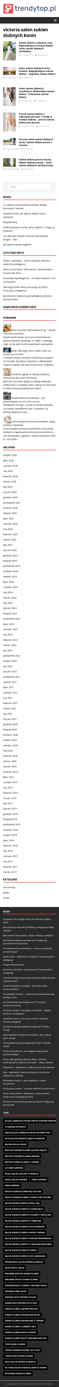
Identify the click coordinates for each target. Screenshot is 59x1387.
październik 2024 (11, 565)
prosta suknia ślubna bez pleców (23, 1191)
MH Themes (48, 1384)
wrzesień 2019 (10, 771)
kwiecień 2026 (10, 476)
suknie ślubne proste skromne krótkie (26, 1338)
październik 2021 (11, 676)
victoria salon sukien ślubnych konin (25, 1367)
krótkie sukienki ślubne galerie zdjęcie (26, 1150)
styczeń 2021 (10, 719)
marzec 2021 (9, 708)
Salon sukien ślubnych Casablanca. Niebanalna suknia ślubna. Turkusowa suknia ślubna (36, 93)
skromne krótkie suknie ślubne (22, 1273)
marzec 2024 (9, 597)
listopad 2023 (10, 613)
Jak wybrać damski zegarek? (17, 244)
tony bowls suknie (15, 1344)
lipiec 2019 (8, 777)
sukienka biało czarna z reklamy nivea (25, 1285)
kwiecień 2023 (10, 639)
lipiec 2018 (8, 840)
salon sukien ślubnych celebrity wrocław (28, 1215)
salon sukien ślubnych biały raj (22, 1203)
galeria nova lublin (15, 1144)
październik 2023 (11, 618)
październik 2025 (11, 502)
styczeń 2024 (10, 608)
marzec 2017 (9, 871)
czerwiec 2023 (10, 629)
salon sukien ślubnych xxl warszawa (25, 1256)
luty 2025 (7, 544)
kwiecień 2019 (10, 792)
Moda (6, 892)
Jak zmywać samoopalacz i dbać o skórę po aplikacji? (28, 935)
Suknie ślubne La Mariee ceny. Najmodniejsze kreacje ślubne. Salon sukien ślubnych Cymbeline (36, 47)
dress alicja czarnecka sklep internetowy (28, 1132)
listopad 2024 (10, 560)
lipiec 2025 (8, 518)
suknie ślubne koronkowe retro (22, 1315)
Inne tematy (9, 887)
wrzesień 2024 (10, 571)
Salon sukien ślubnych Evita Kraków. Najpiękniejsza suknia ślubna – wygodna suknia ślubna (37, 71)
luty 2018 (7, 850)
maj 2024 (8, 592)
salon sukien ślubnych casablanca (24, 1209)
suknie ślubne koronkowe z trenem (24, 1320)
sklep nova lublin (14, 1267)
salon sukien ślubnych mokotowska (25, 1232)
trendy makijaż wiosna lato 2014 (22, 1350)
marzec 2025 (9, 539)
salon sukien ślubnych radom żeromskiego (28, 1238)
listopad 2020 (10, 729)
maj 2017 (8, 861)
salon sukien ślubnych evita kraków (25, 1226)
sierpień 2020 (10, 740)
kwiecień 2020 (10, 755)
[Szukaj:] (29, 187)
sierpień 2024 (10, 576)
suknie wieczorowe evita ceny (21, 1303)
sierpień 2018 (10, 834)
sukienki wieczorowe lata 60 (20, 1297)
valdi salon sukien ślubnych (20, 1361)
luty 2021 (7, 713)
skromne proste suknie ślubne (21, 1279)
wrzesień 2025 (10, 507)
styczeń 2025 (10, 550)
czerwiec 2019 (10, 782)
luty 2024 (7, 602)
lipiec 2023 (8, 624)
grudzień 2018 (10, 813)
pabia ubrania (12, 1185)
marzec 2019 (9, 798)
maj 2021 (8, 697)
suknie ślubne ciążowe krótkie (21, 1309)
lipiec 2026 (8, 460)
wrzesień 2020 (10, 734)
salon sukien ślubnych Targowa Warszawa (28, 1244)
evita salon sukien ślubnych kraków (25, 1138)
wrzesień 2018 (10, 829)
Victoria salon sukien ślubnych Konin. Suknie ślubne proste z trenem (36, 142)
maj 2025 (8, 529)
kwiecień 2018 (10, 845)
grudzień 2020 (10, 724)
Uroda (6, 897)
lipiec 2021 (8, 687)
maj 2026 (8, 470)
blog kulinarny (10, 222)
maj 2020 (8, 750)
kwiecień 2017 (10, 866)
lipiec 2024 (8, 581)
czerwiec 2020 (10, 745)
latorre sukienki (14, 1168)
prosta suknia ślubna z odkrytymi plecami (28, 1197)
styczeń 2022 (10, 671)
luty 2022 (7, 666)
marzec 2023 (9, 645)
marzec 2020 (9, 761)
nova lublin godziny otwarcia (21, 1173)
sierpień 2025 (10, 513)
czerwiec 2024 (10, 587)
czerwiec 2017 (10, 856)
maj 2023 (8, 634)
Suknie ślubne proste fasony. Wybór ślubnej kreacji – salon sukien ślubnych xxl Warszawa (36, 162)
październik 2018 (11, 824)
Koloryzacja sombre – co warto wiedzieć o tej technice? (29, 1088)
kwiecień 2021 (10, 703)
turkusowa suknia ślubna (19, 1356)
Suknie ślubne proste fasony (20, 1332)
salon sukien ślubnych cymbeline (23, 1221)
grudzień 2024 (10, 555)
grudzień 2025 (10, 497)
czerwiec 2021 (10, 692)
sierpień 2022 (10, 660)
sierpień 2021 (10, 682)
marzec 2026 (9, 481)
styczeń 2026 (10, 492)
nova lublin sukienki (16, 1179)
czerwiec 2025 (10, 523)
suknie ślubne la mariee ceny (20, 1326)
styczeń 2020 (10, 766)
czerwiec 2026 (10, 465)
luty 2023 (7, 650)
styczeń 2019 (10, 808)
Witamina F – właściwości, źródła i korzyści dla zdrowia (28, 1067)
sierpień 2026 (10, 455)
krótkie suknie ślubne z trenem (22, 1162)
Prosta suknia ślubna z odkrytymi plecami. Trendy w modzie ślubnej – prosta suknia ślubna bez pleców (36, 118)
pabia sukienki (39, 1179)
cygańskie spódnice (15, 1126)
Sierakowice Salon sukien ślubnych (24, 1262)
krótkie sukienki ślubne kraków (22, 1156)
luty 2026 (7, 486)
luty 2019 (7, 803)
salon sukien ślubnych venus (21, 1250)
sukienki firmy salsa (15, 1291)
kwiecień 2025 (10, 534)
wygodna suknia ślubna (18, 1373)
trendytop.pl (42, 55)
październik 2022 (11, 655)
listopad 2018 (10, 819)
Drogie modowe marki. (14, 964)
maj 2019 (8, 787)
